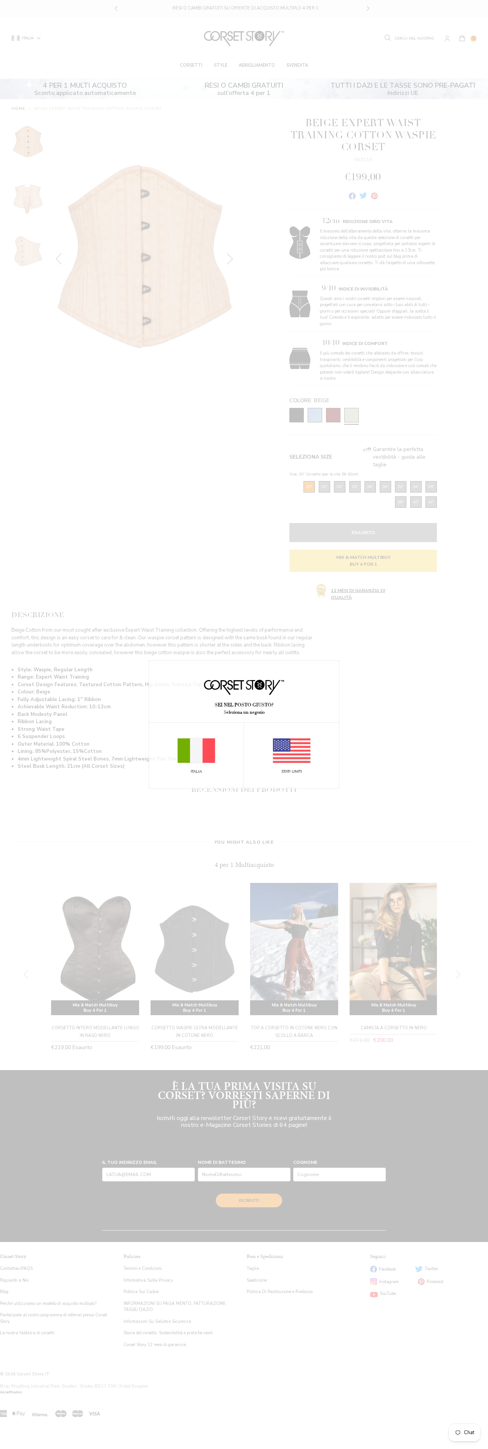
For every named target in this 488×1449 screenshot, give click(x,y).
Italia (196, 771)
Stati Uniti (291, 771)
